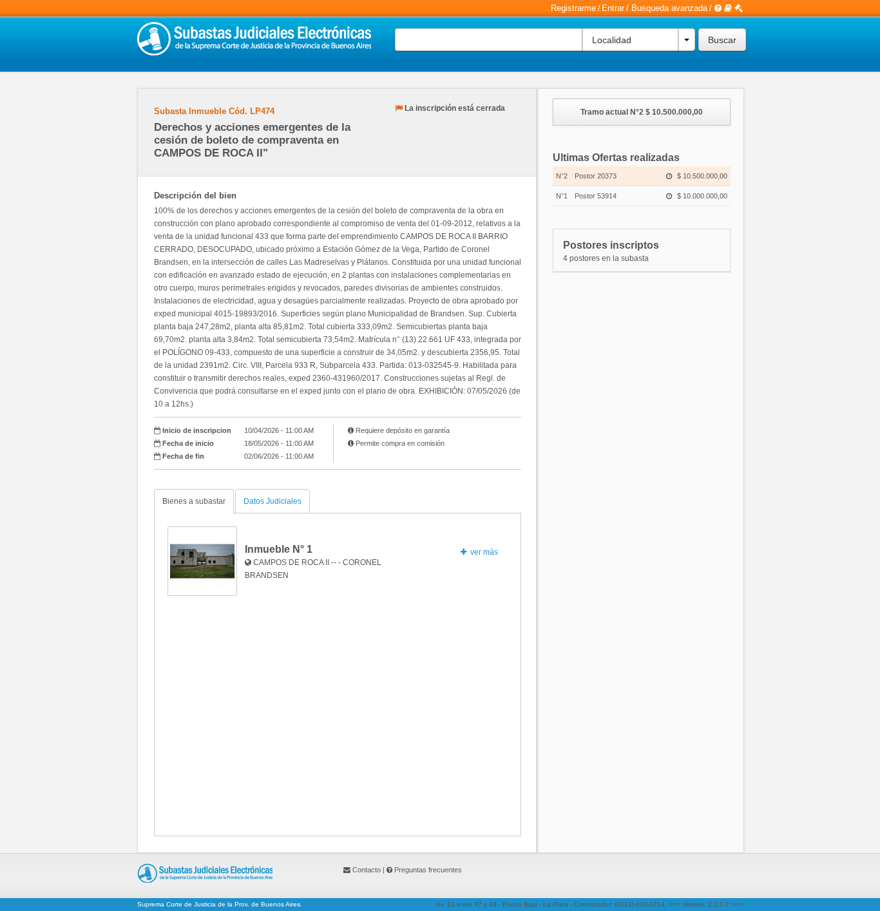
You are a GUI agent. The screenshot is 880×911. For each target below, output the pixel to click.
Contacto (366, 870)
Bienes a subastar (193, 501)
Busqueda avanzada (669, 8)
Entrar (613, 8)
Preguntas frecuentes (428, 870)
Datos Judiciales (272, 501)
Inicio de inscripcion (196, 430)
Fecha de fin (183, 456)
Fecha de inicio (188, 443)
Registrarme (573, 8)
